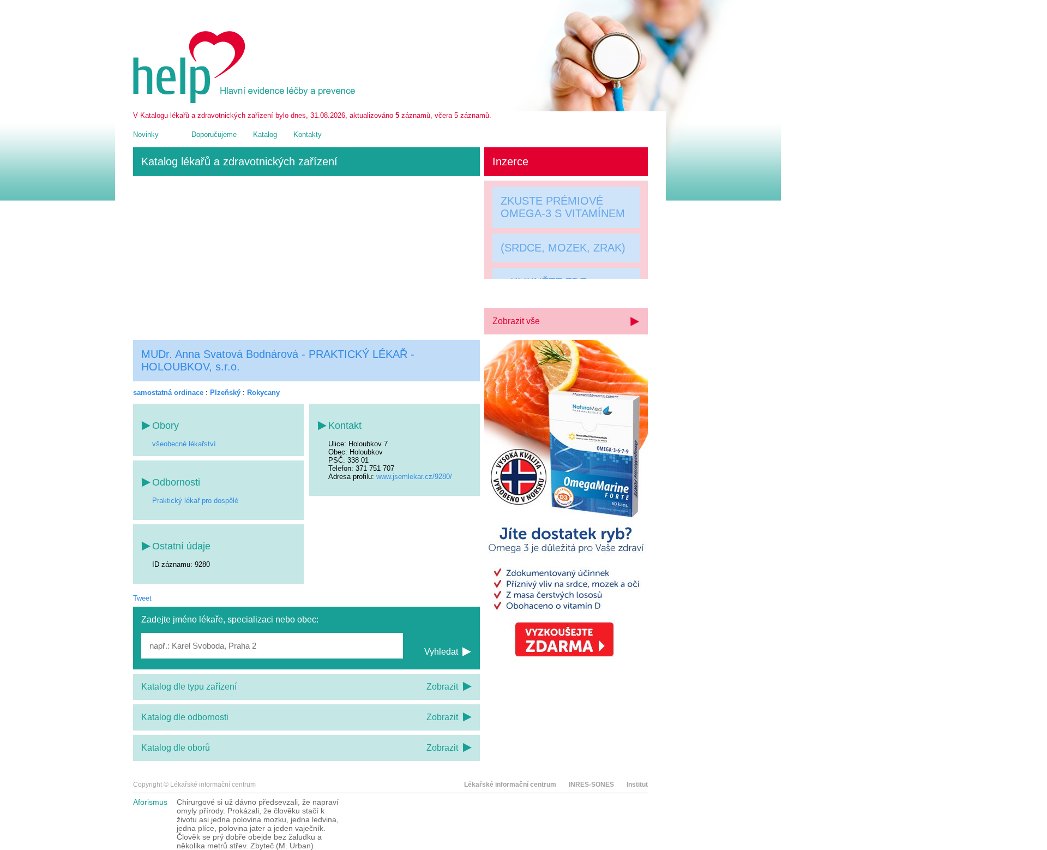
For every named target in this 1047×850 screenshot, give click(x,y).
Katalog (265, 134)
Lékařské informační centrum (510, 784)
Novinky (146, 134)
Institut (637, 784)
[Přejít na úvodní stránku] (246, 101)
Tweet (142, 598)
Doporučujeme (214, 134)
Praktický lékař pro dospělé (195, 500)
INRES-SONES (591, 784)
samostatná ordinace (168, 392)
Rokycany (263, 392)
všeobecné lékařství (184, 444)
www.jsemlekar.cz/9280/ (414, 476)
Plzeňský (225, 392)
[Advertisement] (306, 258)
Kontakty (307, 134)
